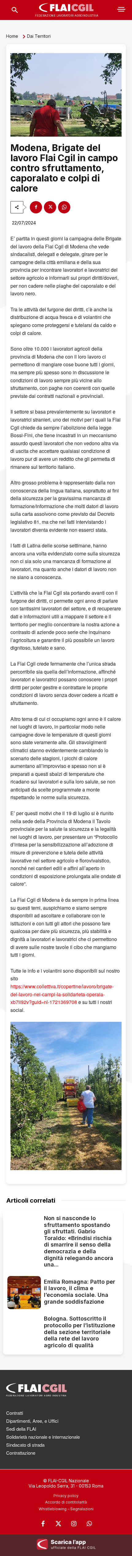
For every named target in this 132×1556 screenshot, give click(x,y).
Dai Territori (39, 36)
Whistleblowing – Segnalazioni (66, 1509)
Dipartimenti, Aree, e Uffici (32, 1421)
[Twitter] (58, 1524)
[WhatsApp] (64, 207)
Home (12, 36)
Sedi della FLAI (21, 1429)
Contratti (14, 1413)
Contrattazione (20, 1452)
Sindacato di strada (25, 1444)
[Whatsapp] (89, 1524)
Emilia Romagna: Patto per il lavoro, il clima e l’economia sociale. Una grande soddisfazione (79, 1291)
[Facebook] (36, 207)
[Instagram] (74, 1524)
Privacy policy (66, 1495)
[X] (50, 207)
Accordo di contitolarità (66, 1502)
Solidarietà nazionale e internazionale (43, 1436)
